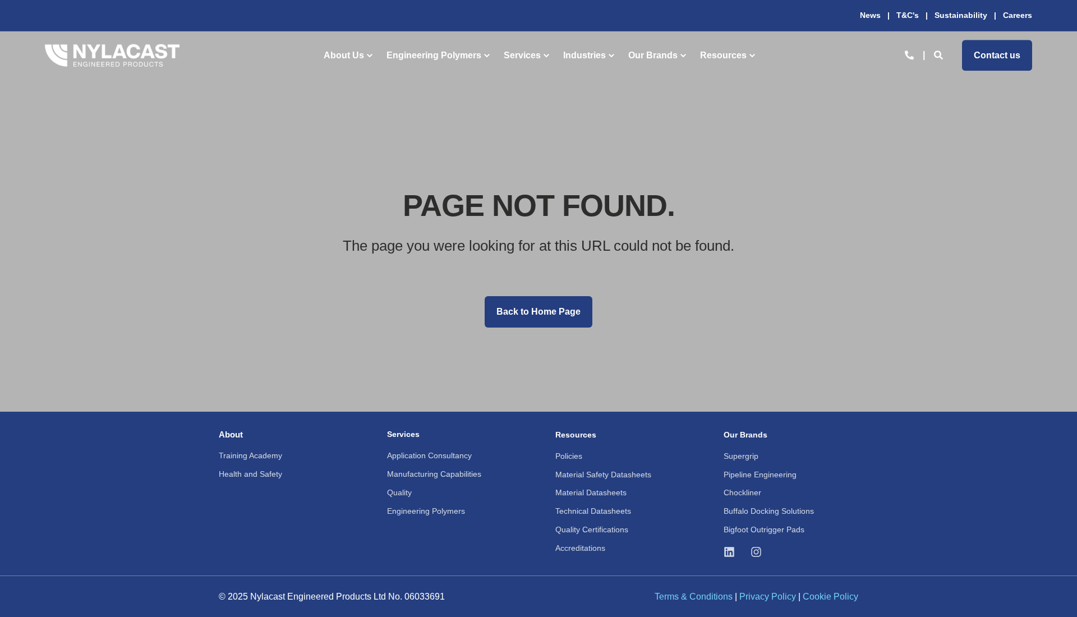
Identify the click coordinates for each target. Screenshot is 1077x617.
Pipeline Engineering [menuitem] (760, 474)
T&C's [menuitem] (907, 15)
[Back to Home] (112, 55)
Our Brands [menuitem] (653, 55)
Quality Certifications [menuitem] (591, 529)
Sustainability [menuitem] (961, 15)
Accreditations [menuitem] (580, 548)
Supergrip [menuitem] (741, 456)
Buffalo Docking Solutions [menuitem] (769, 511)
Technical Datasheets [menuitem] (593, 511)
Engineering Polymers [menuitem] (433, 55)
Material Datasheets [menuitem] (591, 492)
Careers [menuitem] (1017, 15)
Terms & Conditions (694, 596)
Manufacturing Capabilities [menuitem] (434, 473)
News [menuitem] (870, 15)
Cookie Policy (830, 596)
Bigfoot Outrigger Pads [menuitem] (764, 529)
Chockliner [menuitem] (742, 492)
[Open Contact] (909, 55)
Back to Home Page (538, 311)
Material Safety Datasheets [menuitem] (603, 474)
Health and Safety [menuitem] (250, 473)
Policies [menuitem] (568, 456)
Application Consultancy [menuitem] (429, 455)
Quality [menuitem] (399, 492)
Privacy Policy (767, 596)
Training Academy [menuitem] (250, 455)
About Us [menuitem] (344, 55)
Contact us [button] (997, 55)
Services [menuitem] (522, 55)
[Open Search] (939, 54)
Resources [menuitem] (723, 55)
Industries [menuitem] (584, 55)
